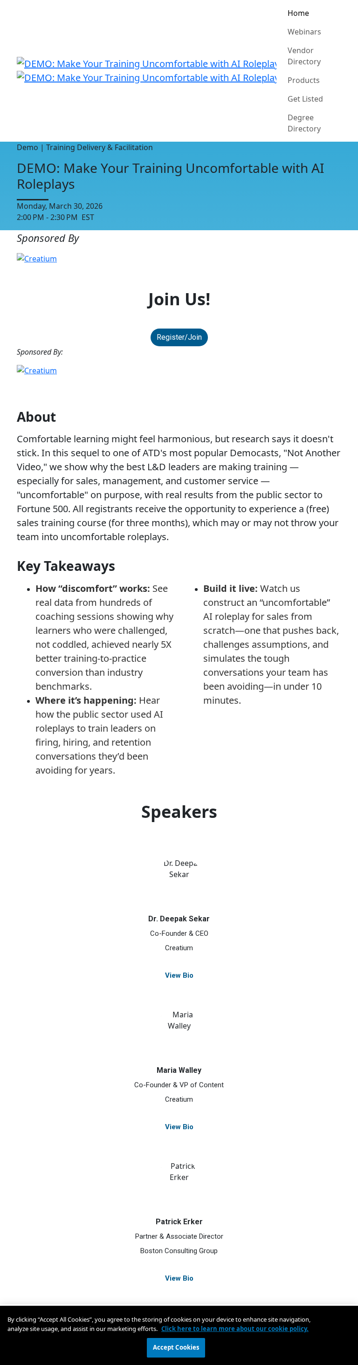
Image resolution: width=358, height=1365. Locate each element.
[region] (179, 1335)
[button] (179, 337)
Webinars (304, 32)
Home (298, 13)
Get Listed (305, 99)
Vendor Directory (304, 56)
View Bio (179, 975)
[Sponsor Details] (179, 258)
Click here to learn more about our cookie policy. (235, 1328)
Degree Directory (304, 123)
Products (304, 80)
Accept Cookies (176, 1347)
